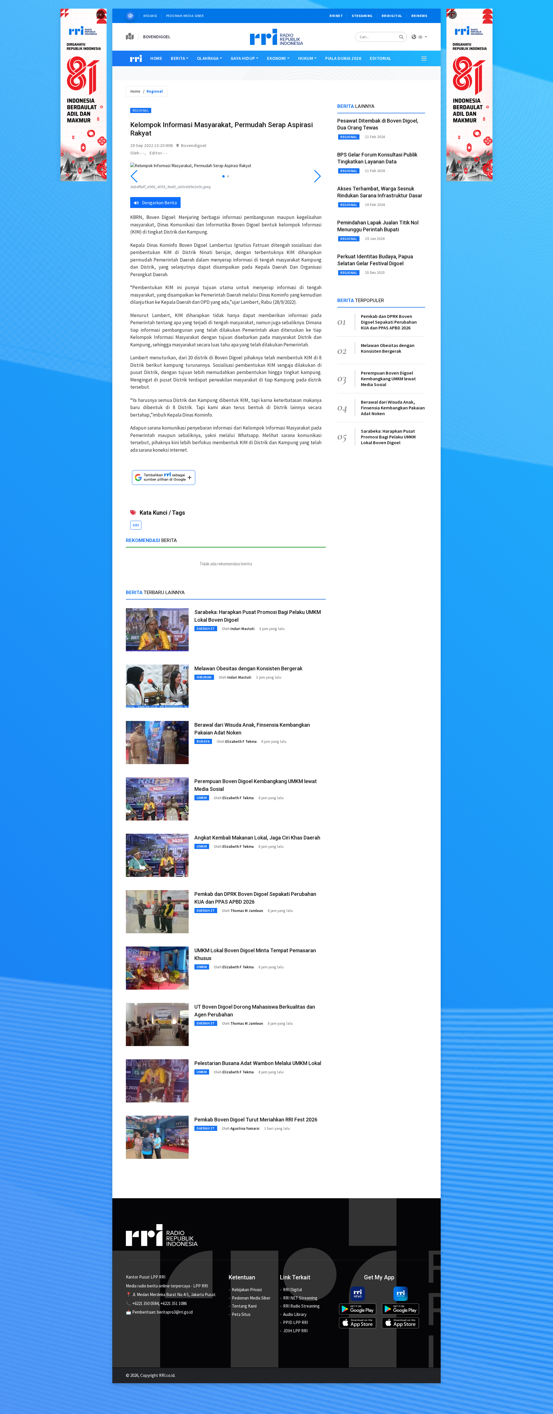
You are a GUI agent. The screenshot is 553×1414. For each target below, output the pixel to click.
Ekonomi (276, 58)
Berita (178, 58)
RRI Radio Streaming (301, 1306)
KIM (136, 525)
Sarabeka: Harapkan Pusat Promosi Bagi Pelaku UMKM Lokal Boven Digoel (388, 436)
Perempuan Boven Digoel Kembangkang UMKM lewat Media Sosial (388, 378)
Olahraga (208, 58)
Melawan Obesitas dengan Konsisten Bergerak (248, 668)
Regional (140, 110)
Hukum (305, 58)
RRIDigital (392, 16)
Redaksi (150, 16)
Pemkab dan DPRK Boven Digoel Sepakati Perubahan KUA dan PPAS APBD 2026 (389, 322)
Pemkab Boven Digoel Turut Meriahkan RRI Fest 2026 (255, 1120)
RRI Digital (292, 1289)
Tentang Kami (244, 1306)
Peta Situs (241, 1314)
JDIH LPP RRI (295, 1330)
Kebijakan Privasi (247, 1289)
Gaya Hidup (243, 58)
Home (156, 58)
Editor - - (158, 153)
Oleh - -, (138, 153)
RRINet (336, 16)
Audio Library (294, 1314)
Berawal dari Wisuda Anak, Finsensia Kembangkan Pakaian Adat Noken (393, 407)
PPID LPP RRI (295, 1322)
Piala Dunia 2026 (343, 58)
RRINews (419, 16)
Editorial (380, 58)
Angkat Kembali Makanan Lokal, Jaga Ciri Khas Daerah (257, 838)
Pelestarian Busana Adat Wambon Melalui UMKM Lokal (257, 1063)
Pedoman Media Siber (185, 16)
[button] (223, 176)
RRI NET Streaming (300, 1298)
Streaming (362, 16)
